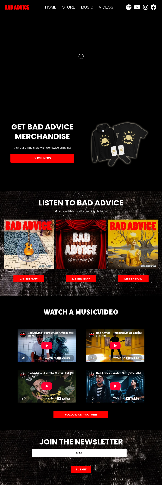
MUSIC (87, 7)
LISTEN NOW (81, 278)
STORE (68, 7)
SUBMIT (81, 469)
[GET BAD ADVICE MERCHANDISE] (42, 145)
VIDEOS (106, 7)
